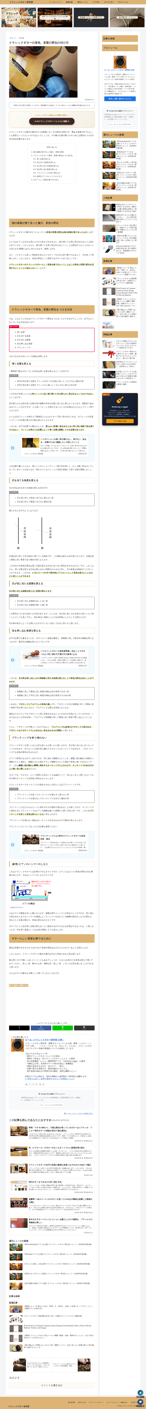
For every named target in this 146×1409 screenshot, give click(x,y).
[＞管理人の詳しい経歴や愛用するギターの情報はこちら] (49, 1079)
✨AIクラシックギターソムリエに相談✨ (52, 121)
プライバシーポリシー (96, 1402)
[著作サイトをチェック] (26, 1084)
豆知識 (26, 985)
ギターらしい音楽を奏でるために (46, 180)
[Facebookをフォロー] (33, 1084)
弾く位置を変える (43, 159)
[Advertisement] (52, 201)
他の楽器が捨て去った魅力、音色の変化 (48, 152)
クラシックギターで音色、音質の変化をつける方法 (53, 155)
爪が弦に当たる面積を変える (48, 166)
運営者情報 (71, 1402)
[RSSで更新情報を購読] (43, 1084)
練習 (19, 985)
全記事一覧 (134, 1402)
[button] (84, 1028)
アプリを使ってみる (120, 421)
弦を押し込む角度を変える (47, 169)
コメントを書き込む (52, 1385)
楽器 (13, 985)
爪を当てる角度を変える (46, 162)
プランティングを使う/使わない (49, 173)
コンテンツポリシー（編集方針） (117, 1402)
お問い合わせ (81, 1402)
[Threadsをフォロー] (36, 1084)
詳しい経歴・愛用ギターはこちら (120, 99)
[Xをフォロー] (29, 1084)
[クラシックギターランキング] (108, 327)
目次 (49, 147)
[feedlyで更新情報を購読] (40, 1084)
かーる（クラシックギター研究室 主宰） (44, 1040)
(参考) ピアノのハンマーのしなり (49, 176)
